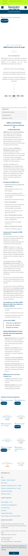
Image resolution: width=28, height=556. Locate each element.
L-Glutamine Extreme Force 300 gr (20, 441)
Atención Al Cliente (7, 118)
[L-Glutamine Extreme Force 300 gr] (21, 430)
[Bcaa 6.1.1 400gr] (21, 453)
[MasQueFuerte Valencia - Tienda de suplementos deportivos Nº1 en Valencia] (14, 7)
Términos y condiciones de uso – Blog (10, 488)
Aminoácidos (18, 45)
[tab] (14, 109)
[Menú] (2, 7)
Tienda (12, 45)
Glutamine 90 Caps (21, 416)
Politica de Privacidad (6, 491)
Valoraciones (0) (6, 115)
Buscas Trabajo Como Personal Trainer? (11, 516)
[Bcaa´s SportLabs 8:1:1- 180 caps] (7, 430)
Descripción (5, 109)
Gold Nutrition (16, 55)
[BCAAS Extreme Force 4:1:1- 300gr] (7, 407)
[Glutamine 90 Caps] (21, 407)
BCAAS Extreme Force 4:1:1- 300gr (7, 417)
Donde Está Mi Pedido (6, 513)
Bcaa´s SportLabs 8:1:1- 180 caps (7, 441)
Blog (2, 477)
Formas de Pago (5, 507)
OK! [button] (14, 553)
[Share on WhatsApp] (11, 98)
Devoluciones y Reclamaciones (9, 505)
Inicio (7, 45)
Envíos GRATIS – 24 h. (6, 502)
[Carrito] (25, 7)
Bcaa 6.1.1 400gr (20, 463)
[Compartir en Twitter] (16, 98)
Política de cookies (6, 494)
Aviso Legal (4, 483)
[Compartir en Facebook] (14, 98)
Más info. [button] (4, 549)
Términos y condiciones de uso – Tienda (11, 485)
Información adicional (8, 112)
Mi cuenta (3, 510)
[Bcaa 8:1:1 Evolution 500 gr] (7, 453)
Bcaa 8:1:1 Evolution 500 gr (7, 464)
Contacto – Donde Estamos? (8, 480)
